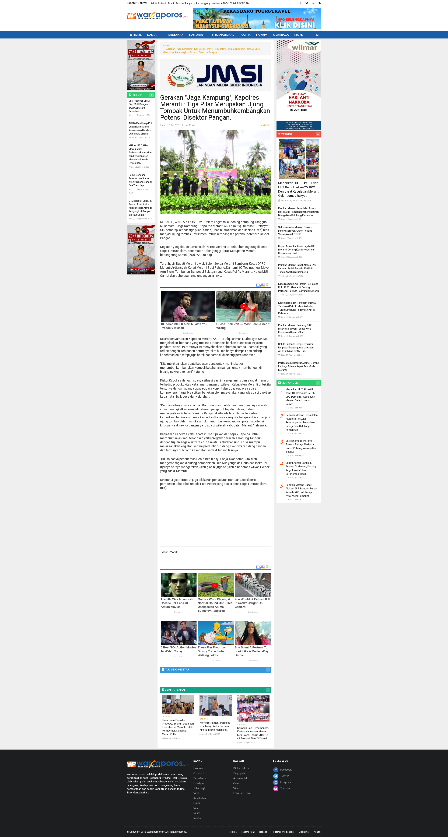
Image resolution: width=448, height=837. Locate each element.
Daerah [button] (153, 34)
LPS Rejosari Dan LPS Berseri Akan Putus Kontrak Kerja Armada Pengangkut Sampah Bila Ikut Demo (140, 208)
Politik (245, 34)
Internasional (223, 34)
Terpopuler (239, 773)
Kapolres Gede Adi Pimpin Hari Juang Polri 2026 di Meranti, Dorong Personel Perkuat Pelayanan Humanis (298, 287)
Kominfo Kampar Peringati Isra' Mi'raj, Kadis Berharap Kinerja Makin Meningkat (215, 726)
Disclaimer (304, 831)
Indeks (197, 818)
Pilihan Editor (241, 768)
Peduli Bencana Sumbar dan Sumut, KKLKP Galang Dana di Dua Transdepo (140, 180)
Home (137, 34)
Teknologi (199, 788)
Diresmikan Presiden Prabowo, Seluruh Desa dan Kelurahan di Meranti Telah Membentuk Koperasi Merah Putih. (178, 727)
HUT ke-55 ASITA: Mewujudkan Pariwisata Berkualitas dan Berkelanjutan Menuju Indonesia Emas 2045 (140, 154)
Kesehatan (199, 798)
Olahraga (281, 34)
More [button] (298, 34)
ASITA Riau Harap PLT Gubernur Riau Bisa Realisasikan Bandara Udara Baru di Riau (140, 128)
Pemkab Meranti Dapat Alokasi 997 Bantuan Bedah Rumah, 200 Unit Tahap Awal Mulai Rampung (297, 268)
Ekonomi (198, 768)
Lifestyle (198, 783)
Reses (196, 812)
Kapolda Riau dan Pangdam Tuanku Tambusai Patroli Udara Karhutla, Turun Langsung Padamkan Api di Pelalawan (297, 308)
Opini (196, 802)
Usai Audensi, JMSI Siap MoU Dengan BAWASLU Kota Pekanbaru (139, 106)
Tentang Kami (248, 831)
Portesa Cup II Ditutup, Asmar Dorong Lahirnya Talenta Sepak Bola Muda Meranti (298, 366)
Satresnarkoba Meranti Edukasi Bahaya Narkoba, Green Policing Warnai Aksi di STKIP (295, 230)
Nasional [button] (196, 34)
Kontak (317, 831)
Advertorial (240, 778)
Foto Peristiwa (242, 792)
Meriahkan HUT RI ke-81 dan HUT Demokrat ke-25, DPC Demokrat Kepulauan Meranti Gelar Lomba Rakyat (298, 189)
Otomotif (198, 773)
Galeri (236, 783)
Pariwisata (199, 778)
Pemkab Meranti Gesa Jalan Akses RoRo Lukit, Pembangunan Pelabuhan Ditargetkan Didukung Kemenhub (298, 212)
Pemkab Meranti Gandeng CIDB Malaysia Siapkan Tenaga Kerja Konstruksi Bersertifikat (295, 328)
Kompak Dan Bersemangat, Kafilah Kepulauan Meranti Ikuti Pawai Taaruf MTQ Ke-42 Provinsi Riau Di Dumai (253, 733)
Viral (196, 792)
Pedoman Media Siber (283, 831)
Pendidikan (175, 34)
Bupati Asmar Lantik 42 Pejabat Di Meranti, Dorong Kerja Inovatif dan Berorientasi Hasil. (296, 249)
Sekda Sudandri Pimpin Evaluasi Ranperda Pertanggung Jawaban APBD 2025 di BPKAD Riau (296, 347)
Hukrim (261, 34)
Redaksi (263, 831)
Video (196, 808)
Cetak (267, 124)
